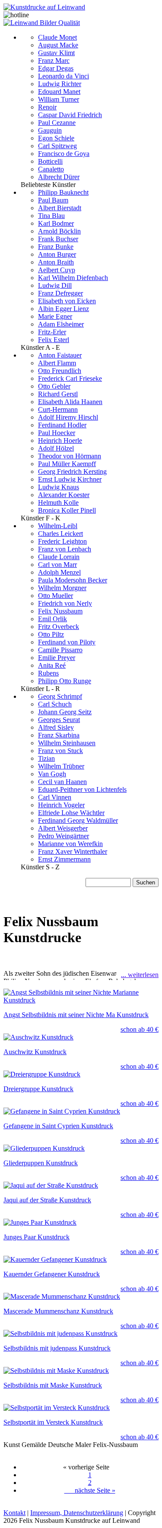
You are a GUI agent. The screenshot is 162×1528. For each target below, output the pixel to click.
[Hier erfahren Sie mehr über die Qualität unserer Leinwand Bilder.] (41, 22)
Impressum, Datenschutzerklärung (76, 1512)
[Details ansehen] (81, 996)
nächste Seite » (89, 1490)
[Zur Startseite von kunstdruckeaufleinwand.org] (44, 7)
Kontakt (14, 1512)
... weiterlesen (140, 974)
